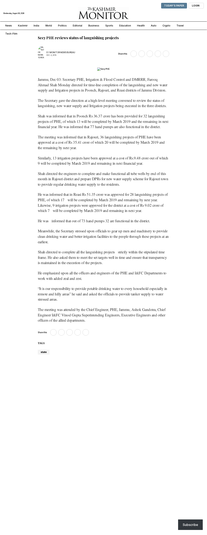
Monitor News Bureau (62, 52)
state (44, 352)
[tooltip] (133, 54)
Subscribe (190, 525)
